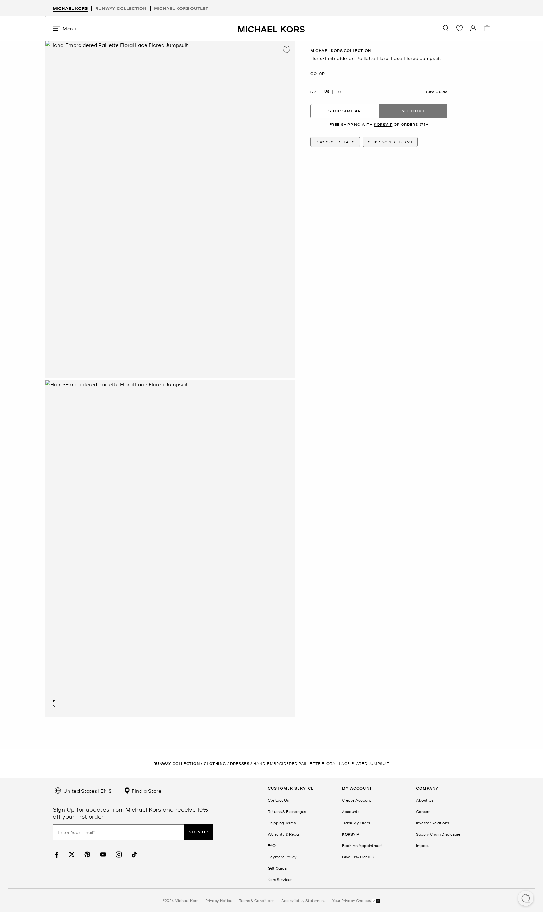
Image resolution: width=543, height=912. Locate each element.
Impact (422, 845)
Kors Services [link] (280, 879)
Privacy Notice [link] (218, 900)
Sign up (198, 832)
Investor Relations (432, 822)
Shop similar (344, 111)
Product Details (335, 141)
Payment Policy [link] (282, 856)
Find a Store (146, 790)
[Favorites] (459, 28)
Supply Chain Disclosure (438, 834)
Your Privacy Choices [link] (352, 900)
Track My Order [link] (356, 822)
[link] (56, 855)
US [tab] (327, 91)
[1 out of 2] (54, 701)
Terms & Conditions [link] (256, 900)
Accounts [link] (350, 811)
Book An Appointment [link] (362, 845)
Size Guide (436, 91)
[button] (525, 898)
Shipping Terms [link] (282, 822)
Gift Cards (277, 867)
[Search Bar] (445, 28)
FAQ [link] (272, 845)
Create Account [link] (356, 800)
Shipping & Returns (390, 141)
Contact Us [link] (278, 800)
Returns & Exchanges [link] (287, 811)
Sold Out (413, 111)
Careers (423, 811)
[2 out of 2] (54, 706)
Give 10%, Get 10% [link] (358, 856)
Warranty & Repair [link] (284, 834)
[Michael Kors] (271, 28)
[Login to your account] (473, 28)
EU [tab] (338, 91)
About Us (424, 800)
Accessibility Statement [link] (303, 900)
